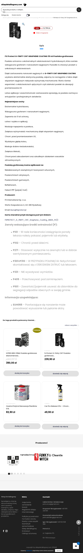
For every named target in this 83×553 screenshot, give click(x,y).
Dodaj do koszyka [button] (22, 373)
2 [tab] (12, 473)
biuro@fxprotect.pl (18, 210)
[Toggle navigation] (4, 12)
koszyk (24, 507)
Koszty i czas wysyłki (30, 521)
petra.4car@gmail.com (51, 504)
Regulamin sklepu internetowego (29, 510)
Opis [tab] (41, 45)
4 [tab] (18, 473)
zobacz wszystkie (71, 325)
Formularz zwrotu (29, 519)
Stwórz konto (16, 15)
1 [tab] (10, 473)
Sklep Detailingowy (8, 497)
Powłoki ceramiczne (46, 17)
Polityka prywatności (30, 516)
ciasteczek (29, 550)
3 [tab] (15, 473)
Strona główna (7, 17)
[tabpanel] (13, 460)
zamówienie (26, 505)
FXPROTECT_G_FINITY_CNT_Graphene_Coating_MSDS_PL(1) (31, 220)
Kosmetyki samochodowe (28, 525)
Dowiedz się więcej (60, 373)
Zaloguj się (5, 15)
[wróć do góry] (78, 522)
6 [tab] (24, 473)
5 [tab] (21, 473)
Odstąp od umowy (29, 533)
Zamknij (59, 550)
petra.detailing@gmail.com (52, 517)
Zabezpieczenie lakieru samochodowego (26, 17)
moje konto (26, 502)
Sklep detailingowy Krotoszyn (29, 529)
